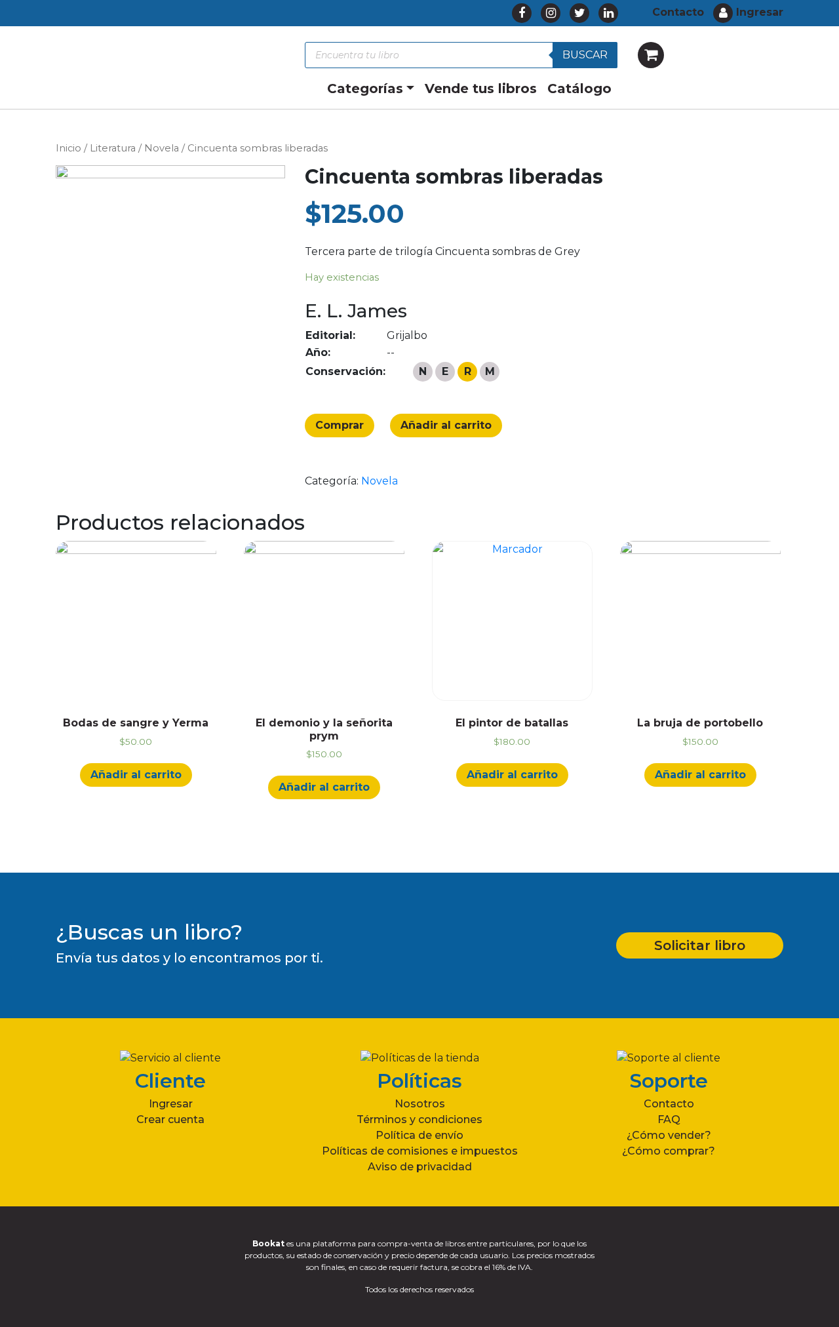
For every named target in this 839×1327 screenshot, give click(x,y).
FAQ (668, 1119)
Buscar (585, 55)
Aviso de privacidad (420, 1166)
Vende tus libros (481, 88)
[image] (170, 318)
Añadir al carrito (446, 425)
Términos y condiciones (419, 1119)
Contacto (669, 1104)
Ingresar (171, 1104)
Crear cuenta (170, 1119)
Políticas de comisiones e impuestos (420, 1151)
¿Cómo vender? (669, 1135)
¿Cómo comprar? (668, 1151)
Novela (161, 148)
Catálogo (579, 88)
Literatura (113, 148)
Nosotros (420, 1104)
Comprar (339, 425)
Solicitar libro (699, 945)
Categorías (365, 88)
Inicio (68, 148)
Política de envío (419, 1135)
